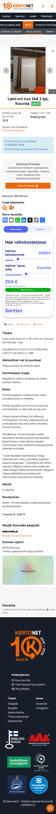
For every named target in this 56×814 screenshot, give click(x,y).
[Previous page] (6, 70)
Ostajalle (13, 703)
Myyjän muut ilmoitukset (16, 535)
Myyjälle (12, 708)
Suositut (20, 16)
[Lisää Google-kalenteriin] (4, 207)
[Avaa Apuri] (50, 808)
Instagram (42, 708)
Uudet (33, 16)
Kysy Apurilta (22, 680)
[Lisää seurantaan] (53, 50)
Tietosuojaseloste (18, 716)
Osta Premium (26, 185)
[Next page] (50, 70)
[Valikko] (51, 6)
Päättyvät (47, 16)
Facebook (41, 703)
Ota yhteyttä (22, 689)
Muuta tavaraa (33, 31)
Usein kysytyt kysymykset (30, 684)
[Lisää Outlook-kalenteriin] (11, 207)
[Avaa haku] (43, 6)
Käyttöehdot (15, 721)
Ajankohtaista (16, 712)
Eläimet (50, 31)
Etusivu (6, 16)
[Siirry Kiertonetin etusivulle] (17, 6)
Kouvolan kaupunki (13, 130)
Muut (28, 24)
